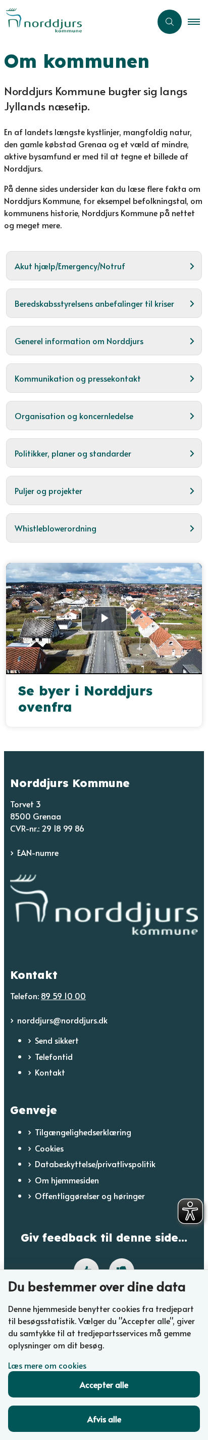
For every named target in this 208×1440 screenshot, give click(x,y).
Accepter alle (104, 1384)
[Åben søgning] (170, 22)
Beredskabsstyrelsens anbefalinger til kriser (94, 303)
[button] (198, 21)
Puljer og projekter (48, 490)
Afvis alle (104, 1418)
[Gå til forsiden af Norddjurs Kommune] (75, 21)
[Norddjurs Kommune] (104, 905)
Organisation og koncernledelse (74, 415)
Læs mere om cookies (47, 1365)
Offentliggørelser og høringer (90, 1195)
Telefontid (54, 1056)
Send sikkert (57, 1040)
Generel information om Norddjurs (79, 340)
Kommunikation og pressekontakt (78, 378)
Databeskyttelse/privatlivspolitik (95, 1163)
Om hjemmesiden (67, 1179)
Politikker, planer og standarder (73, 453)
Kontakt (50, 1072)
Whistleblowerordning (55, 527)
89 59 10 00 (63, 995)
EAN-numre (38, 852)
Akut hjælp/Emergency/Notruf (70, 265)
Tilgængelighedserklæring (83, 1131)
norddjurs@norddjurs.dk (62, 1019)
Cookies (49, 1148)
